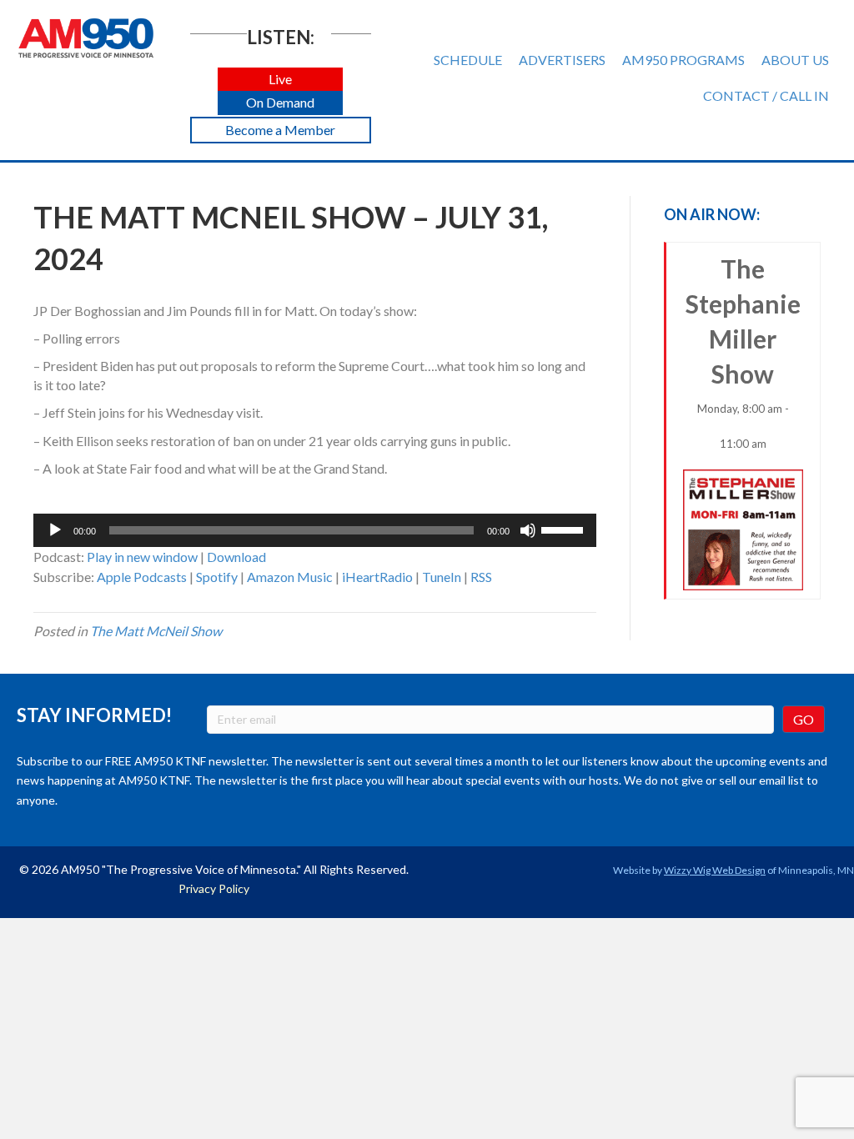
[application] (314, 530)
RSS (481, 577)
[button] (280, 80)
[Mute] (528, 530)
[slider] (564, 529)
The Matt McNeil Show (156, 631)
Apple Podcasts (142, 577)
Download (236, 556)
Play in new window (142, 556)
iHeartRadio (377, 577)
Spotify (217, 577)
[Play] (55, 530)
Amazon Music (290, 577)
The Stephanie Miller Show (743, 351)
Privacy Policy (213, 888)
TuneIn (441, 577)
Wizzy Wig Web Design (715, 870)
